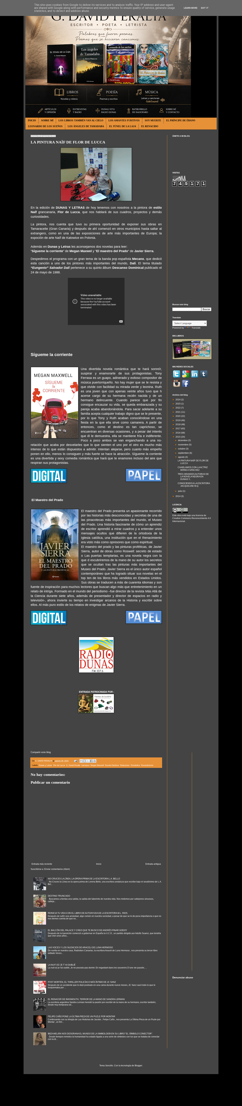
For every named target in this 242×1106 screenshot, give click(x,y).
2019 (178, 420)
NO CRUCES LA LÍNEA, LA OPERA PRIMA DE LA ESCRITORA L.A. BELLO (84, 878)
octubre (182, 449)
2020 (178, 416)
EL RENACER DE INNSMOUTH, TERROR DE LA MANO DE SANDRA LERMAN (86, 999)
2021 (178, 412)
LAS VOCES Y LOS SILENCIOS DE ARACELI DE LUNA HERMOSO (80, 947)
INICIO (32, 120)
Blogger (138, 1065)
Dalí (133, 263)
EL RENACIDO (149, 126)
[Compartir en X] (88, 761)
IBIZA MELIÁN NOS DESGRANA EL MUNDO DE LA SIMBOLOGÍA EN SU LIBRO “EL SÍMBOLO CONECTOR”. (100, 1033)
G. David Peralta (73, 765)
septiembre (183, 453)
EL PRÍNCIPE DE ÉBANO (180, 120)
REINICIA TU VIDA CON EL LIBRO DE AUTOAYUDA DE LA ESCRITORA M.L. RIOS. (88, 913)
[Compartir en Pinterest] (94, 761)
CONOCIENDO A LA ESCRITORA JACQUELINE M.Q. (194, 484)
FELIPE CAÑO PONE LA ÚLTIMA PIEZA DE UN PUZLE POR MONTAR (81, 1016)
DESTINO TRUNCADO (59, 896)
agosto (181, 457)
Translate (196, 328)
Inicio (98, 864)
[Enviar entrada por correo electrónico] (75, 761)
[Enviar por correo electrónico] (81, 761)
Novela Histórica (112, 765)
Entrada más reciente (42, 864)
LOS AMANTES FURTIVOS (124, 120)
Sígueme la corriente (51, 354)
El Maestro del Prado (47, 500)
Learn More (190, 8)
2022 (178, 408)
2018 (178, 424)
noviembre (183, 444)
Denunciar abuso (182, 977)
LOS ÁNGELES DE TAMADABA (86, 126)
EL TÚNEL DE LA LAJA (122, 126)
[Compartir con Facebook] (91, 761)
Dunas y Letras (45, 765)
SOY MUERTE (153, 120)
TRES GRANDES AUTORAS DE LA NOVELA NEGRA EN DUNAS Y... (193, 476)
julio (180, 491)
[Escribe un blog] (84, 761)
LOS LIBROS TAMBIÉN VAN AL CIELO (80, 120)
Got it (205, 8)
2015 (178, 437)
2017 (178, 428)
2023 (178, 403)
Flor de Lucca (59, 765)
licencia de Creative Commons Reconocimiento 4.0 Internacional (191, 518)
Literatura (85, 765)
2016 (178, 433)
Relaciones (125, 765)
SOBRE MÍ (47, 120)
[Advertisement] (191, 245)
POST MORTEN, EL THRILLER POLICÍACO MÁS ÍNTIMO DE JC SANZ (82, 982)
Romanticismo (147, 765)
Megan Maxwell (97, 765)
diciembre (183, 440)
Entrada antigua (153, 864)
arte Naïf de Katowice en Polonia (72, 238)
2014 (178, 496)
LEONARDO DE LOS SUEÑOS (45, 126)
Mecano (138, 259)
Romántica (135, 765)
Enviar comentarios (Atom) (57, 869)
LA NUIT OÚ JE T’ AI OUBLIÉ (61, 965)
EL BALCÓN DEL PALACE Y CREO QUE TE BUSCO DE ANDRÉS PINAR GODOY (87, 930)
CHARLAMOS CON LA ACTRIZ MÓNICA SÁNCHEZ (193, 468)
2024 (178, 399)
